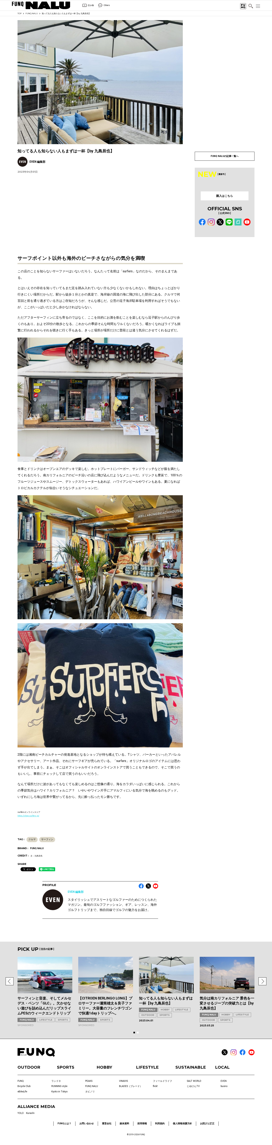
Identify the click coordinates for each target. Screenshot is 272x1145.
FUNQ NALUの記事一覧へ (225, 156)
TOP (20, 13)
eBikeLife (22, 1091)
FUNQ (21, 1081)
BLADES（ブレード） (130, 1086)
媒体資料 (124, 1123)
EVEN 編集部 (76, 891)
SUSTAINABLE (190, 1067)
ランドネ (56, 1081)
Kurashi (30, 1113)
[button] (10, 981)
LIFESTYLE (45, 1019)
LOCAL (222, 1067)
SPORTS (63, 1019)
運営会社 (107, 1123)
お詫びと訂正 (207, 1123)
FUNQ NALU (31, 13)
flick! (155, 1086)
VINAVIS (123, 1081)
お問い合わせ (86, 1123)
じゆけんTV (193, 1086)
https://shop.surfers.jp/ (28, 816)
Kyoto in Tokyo (59, 1091)
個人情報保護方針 (182, 1123)
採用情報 (142, 1123)
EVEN (224, 1081)
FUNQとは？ (64, 1123)
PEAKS (88, 1081)
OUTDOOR (147, 1015)
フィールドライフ (162, 1081)
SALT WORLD (194, 1081)
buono (224, 1086)
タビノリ (90, 1091)
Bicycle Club (24, 1086)
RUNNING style (59, 1086)
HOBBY (165, 1009)
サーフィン (47, 839)
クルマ (32, 839)
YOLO (21, 1113)
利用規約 (160, 1123)
